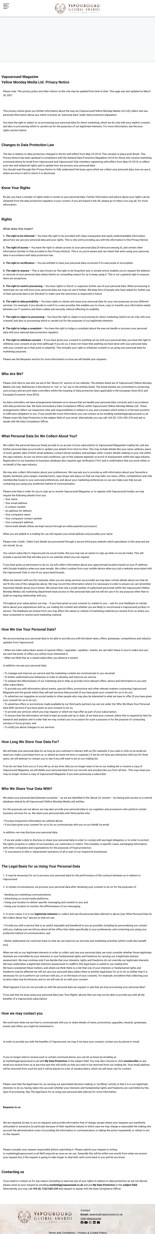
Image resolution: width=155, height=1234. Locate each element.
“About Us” (57, 382)
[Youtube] (86, 1222)
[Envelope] (98, 1222)
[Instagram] (90, 1222)
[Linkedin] (94, 1222)
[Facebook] (82, 1222)
